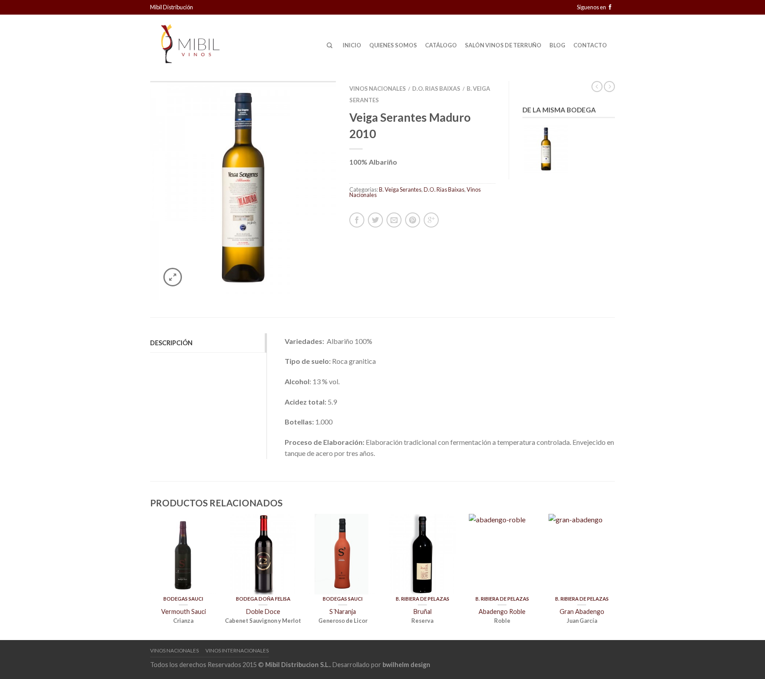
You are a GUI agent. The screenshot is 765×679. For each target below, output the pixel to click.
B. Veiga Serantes (400, 189)
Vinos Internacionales (237, 650)
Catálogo (441, 45)
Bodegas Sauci (183, 599)
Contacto (590, 45)
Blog (557, 45)
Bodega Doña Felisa (263, 599)
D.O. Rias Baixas (436, 88)
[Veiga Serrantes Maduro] (243, 190)
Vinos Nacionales (377, 88)
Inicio (352, 45)
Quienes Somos (393, 45)
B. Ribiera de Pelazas (422, 599)
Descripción (171, 343)
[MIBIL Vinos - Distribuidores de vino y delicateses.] (201, 41)
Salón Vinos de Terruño (503, 45)
